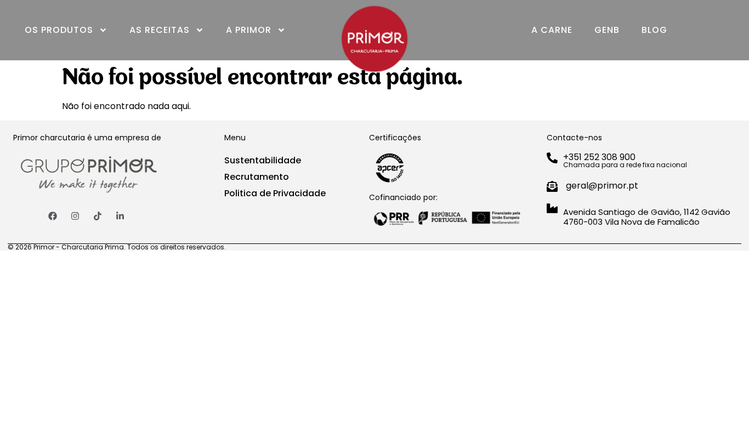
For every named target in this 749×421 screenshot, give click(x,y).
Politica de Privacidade (275, 193)
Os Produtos (59, 30)
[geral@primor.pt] (552, 186)
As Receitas (159, 30)
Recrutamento (256, 176)
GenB (607, 30)
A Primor (248, 30)
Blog (654, 30)
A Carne (551, 30)
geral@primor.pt (602, 185)
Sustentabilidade (262, 160)
